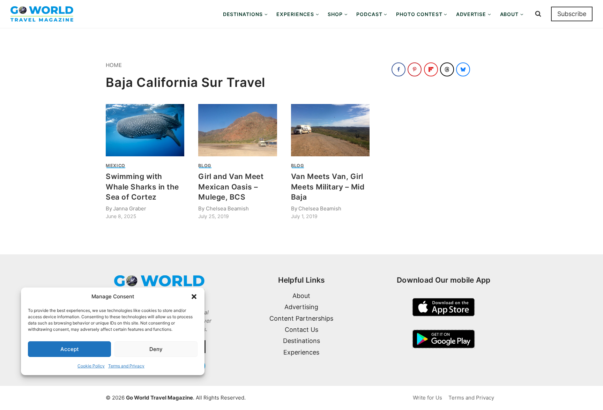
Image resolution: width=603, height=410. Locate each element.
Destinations (301, 340)
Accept (69, 349)
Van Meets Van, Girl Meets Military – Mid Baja (328, 186)
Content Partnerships (301, 318)
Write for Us (427, 397)
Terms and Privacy (126, 365)
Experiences (301, 352)
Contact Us (301, 329)
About (301, 295)
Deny (156, 349)
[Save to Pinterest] (415, 69)
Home (114, 65)
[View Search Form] (538, 14)
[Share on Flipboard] (431, 69)
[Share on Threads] (447, 69)
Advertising (301, 307)
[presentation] (145, 130)
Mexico (115, 165)
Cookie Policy (91, 365)
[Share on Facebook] (398, 69)
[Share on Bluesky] (463, 69)
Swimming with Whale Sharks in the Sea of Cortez (142, 186)
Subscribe (571, 13)
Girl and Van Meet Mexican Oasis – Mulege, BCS (230, 186)
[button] (194, 296)
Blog (204, 165)
